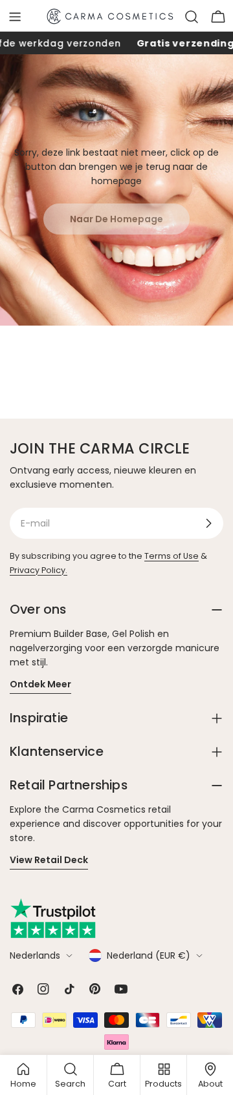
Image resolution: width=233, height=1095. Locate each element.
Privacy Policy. (38, 570)
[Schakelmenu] (15, 17)
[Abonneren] (208, 523)
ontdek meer (40, 684)
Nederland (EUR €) (148, 955)
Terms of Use (171, 555)
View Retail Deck (49, 859)
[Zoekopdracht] (192, 17)
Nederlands (35, 955)
